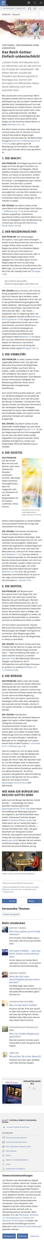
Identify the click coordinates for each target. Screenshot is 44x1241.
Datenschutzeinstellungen (29, 1226)
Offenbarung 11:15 (13, 211)
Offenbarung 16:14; (31, 140)
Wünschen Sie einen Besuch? (25, 1056)
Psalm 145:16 (13, 225)
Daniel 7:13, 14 (31, 429)
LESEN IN (6, 14)
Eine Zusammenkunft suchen (14, 1142)
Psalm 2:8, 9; (16, 140)
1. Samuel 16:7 (23, 580)
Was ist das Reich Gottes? (23, 1005)
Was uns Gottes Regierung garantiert (24, 1035)
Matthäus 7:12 (13, 554)
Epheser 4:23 (8, 658)
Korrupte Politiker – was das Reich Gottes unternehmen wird (24, 953)
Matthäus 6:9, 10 (16, 124)
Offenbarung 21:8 (16, 746)
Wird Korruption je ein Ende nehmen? (24, 933)
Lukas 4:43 (12, 840)
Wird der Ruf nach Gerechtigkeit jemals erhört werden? (24, 979)
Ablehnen (22, 1236)
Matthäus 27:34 (27, 336)
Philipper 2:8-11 (30, 348)
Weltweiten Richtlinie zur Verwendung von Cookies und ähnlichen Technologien (20, 1218)
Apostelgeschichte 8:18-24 (15, 782)
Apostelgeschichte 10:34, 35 (15, 808)
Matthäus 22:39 (10, 571)
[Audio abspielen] (29, 8)
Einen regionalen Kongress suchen (16, 1146)
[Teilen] (35, 8)
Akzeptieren (9, 1236)
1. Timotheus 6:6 (9, 670)
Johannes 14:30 (15, 319)
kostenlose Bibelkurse (18, 820)
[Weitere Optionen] (40, 8)
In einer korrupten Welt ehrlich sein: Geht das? (20, 888)
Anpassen (34, 1236)
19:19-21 (6, 143)
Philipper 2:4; (31, 667)
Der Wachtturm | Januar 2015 (14, 8)
